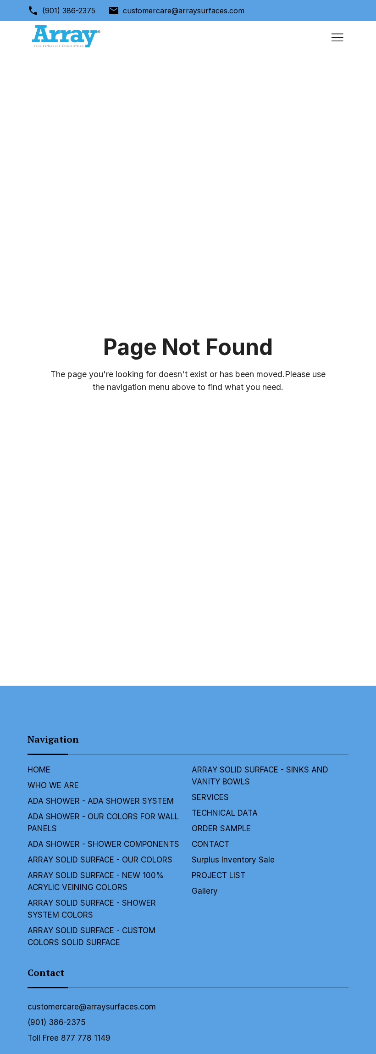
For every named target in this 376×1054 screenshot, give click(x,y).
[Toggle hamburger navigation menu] (337, 37)
